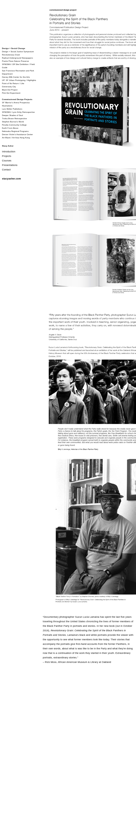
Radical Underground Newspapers (17, 58)
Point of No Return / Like (13, 83)
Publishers (17, 109)
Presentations (10, 165)
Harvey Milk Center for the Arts (16, 77)
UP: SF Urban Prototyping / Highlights (19, 80)
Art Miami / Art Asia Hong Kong (16, 138)
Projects (6, 156)
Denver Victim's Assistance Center (17, 134)
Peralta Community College (14, 125)
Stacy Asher (8, 146)
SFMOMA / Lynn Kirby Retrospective (18, 112)
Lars (4, 109)
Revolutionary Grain (11, 55)
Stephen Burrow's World (13, 122)
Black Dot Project (10, 90)
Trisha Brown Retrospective (14, 118)
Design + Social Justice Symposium (18, 51)
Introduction (8, 151)
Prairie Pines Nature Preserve (15, 61)
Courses (6, 160)
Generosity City (9, 87)
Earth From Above (10, 128)
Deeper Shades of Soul (12, 115)
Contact (6, 169)
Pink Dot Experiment (11, 93)
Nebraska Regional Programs (15, 131)
